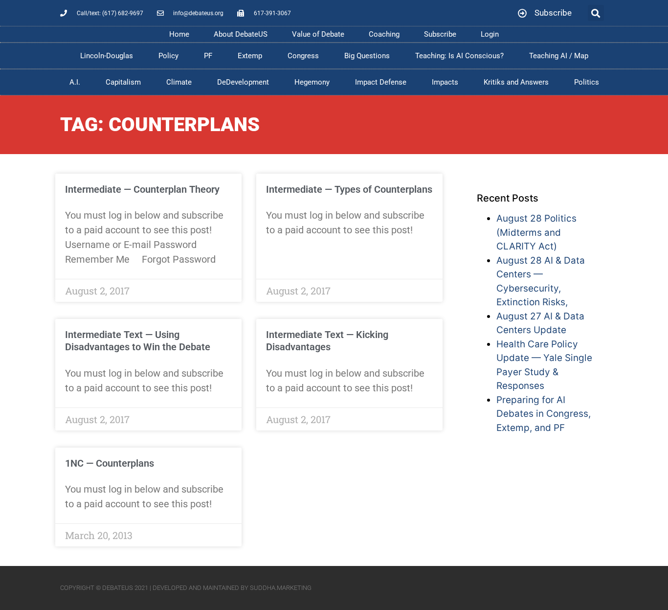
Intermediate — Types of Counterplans (349, 189)
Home (179, 34)
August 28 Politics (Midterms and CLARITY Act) (536, 232)
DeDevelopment (243, 82)
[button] (596, 13)
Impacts (445, 82)
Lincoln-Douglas (106, 55)
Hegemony (312, 82)
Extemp (250, 55)
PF (208, 55)
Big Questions (367, 55)
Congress (303, 55)
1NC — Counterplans (109, 463)
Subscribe (440, 34)
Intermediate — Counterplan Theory (142, 189)
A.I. (74, 82)
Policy (168, 55)
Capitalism (123, 82)
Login (490, 34)
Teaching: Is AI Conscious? (459, 55)
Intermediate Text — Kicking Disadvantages (327, 341)
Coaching (384, 34)
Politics (586, 82)
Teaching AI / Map (558, 55)
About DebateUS (240, 34)
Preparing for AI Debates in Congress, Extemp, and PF (543, 413)
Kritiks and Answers (516, 82)
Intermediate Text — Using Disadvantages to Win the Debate (137, 341)
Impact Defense (380, 82)
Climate (179, 82)
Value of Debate (318, 34)
